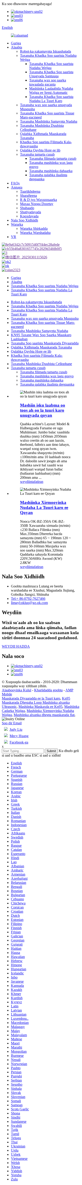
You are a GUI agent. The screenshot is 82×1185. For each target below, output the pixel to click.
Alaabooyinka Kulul (16, 690)
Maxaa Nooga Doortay (36, 204)
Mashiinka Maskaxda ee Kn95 (40, 707)
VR (13, 237)
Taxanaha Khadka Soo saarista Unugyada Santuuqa (51, 74)
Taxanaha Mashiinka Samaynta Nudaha (48, 121)
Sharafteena (28, 196)
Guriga (16, 43)
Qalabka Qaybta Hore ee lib (40, 150)
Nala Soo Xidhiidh (24, 220)
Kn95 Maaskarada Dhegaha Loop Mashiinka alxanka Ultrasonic (36, 702)
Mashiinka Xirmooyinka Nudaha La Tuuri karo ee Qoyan (44, 507)
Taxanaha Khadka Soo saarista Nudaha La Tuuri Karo (51, 99)
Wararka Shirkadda (34, 228)
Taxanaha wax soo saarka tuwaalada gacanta (47, 82)
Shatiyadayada (30, 212)
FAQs (15, 183)
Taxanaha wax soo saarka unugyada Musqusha (45, 318)
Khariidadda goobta (48, 690)
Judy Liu (16, 729)
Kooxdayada (29, 216)
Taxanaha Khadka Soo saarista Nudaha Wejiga (51, 66)
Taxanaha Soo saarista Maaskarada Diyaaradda (45, 343)
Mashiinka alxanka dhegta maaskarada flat (44, 715)
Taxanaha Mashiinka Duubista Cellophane (41, 364)
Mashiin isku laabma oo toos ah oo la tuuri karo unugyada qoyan (42, 410)
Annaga (16, 187)
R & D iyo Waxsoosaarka (38, 200)
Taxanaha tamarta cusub (37, 154)
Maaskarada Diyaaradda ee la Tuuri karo (31, 698)
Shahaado (27, 208)
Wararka (17, 224)
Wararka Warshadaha (35, 233)
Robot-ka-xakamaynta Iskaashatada (45, 51)
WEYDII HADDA (16, 646)
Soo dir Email (12, 723)
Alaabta (16, 47)
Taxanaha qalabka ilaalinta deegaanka (47, 384)
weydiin (26, 482)
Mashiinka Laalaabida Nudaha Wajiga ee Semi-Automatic (51, 91)
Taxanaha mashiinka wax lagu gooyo (47, 376)
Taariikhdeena (30, 191)
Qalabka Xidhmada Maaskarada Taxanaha (41, 347)
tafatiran (37, 482)
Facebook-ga (19, 742)
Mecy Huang (19, 736)
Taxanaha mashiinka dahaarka (50, 171)
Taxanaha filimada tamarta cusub (52, 158)
